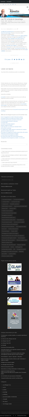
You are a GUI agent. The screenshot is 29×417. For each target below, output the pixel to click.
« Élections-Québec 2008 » (7, 256)
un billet (12, 35)
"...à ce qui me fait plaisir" (18, 199)
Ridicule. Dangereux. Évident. (6, 125)
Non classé (14, 29)
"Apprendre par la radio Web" (20, 206)
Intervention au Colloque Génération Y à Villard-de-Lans (13, 368)
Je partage (5, 392)
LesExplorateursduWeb (7, 249)
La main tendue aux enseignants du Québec (9, 135)
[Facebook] (6, 4)
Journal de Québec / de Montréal (10, 396)
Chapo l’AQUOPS (13, 162)
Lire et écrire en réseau (20, 48)
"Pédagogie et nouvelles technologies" (10, 233)
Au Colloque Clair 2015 (5, 341)
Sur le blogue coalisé (7, 403)
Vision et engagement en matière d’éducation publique (12, 117)
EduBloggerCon (18, 247)
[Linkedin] (8, 4)
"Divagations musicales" (7, 215)
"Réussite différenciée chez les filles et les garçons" (13, 235)
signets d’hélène (23, 35)
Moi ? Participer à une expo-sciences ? (16, 38)
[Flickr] (13, 4)
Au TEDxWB (3, 345)
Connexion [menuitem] (3, 1)
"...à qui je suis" (5, 204)
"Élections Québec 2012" (22, 240)
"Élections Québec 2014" (7, 242)
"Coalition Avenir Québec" (7, 210)
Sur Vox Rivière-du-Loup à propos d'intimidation (11, 376)
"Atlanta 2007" (5, 208)
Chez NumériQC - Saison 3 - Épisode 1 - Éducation (11, 356)
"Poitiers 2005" (14, 231)
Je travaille (3, 97)
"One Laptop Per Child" (21, 226)
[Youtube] (15, 4)
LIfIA (14, 249)
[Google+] (10, 4)
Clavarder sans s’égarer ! (11, 45)
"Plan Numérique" (5, 231)
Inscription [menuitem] (9, 1)
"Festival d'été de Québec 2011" (8, 217)
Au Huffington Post (7, 385)
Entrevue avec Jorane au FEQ (7, 366)
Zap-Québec (4, 253)
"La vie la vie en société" (19, 222)
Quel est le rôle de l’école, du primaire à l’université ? (11, 119)
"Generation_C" (20, 219)
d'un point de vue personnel (18, 109)
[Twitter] (3, 4)
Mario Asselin (5, 151)
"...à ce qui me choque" (6, 199)
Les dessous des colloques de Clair (8, 338)
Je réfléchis (5, 394)
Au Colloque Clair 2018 (5, 343)
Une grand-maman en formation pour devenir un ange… (12, 118)
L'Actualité (5, 399)
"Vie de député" (21, 238)
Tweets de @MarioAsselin (6, 186)
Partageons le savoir (21, 249)
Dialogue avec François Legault (7, 362)
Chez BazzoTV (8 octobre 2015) (7, 347)
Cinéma (12, 247)
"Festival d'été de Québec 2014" (8, 219)
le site (12, 41)
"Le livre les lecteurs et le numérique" (10, 224)
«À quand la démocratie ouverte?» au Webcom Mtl (11, 378)
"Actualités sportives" (14, 204)
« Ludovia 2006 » (12, 253)
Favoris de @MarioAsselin (6, 192)
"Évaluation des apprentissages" (9, 244)
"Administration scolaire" (7, 206)
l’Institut (8, 48)
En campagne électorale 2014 (7, 364)
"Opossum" (4, 228)
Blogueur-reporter (21, 244)
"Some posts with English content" (9, 238)
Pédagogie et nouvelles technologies (9, 251)
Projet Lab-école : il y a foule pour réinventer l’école (11, 126)
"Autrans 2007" (12, 208)
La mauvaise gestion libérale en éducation (9, 121)
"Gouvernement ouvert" (7, 222)
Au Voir (4, 387)
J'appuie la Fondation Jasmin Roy (8, 371)
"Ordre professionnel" (13, 228)
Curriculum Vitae (4, 122)
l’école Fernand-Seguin (6, 33)
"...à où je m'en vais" (15, 201)
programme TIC (20, 37)
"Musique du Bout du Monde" (8, 226)
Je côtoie (4, 389)
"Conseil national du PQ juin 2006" (9, 213)
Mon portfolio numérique (6, 128)
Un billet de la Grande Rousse (7, 31)
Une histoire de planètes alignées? (8, 124)
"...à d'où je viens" (5, 201)
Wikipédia (21, 251)
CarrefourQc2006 (5, 247)
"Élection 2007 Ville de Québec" (8, 240)
